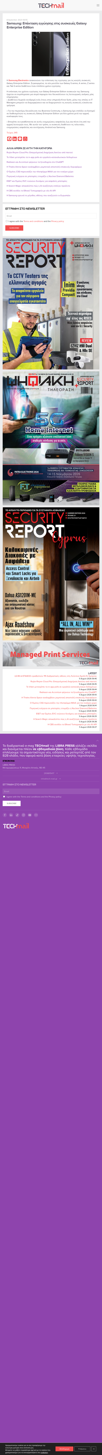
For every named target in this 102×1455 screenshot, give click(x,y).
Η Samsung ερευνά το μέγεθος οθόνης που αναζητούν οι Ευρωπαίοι (38, 195)
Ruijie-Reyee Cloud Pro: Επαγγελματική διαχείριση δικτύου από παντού (64, 681)
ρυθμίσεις (44, 1452)
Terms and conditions (33, 221)
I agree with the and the (36, 221)
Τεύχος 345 (12, 132)
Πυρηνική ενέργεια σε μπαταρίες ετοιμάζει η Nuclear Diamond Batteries (63, 708)
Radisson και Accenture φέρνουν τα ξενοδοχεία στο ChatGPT (68, 692)
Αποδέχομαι (64, 1449)
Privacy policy (57, 221)
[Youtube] (30, 815)
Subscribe (14, 228)
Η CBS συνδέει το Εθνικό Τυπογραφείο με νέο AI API (72, 724)
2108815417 (49, 773)
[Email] (36, 815)
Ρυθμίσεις (82, 1449)
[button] (98, 5)
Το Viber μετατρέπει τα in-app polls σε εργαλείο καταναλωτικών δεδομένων (61, 686)
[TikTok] (17, 815)
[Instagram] (23, 815)
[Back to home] (51, 5)
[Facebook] (5, 815)
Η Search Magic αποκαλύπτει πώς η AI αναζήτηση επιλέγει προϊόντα (65, 719)
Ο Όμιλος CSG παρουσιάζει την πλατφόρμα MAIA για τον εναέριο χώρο (63, 702)
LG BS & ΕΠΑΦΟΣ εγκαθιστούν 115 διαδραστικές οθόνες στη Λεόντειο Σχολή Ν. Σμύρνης (56, 675)
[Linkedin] (11, 815)
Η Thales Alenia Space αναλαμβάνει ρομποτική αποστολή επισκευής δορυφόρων (59, 697)
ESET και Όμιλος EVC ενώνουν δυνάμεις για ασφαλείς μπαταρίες (66, 713)
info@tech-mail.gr (49, 778)
